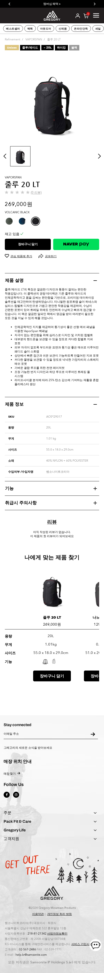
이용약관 (38, 914)
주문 (7, 813)
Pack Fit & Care (17, 821)
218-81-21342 (37, 933)
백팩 (30, 29)
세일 (98, 29)
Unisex (12, 48)
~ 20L (48, 48)
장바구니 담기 (28, 244)
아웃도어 (45, 29)
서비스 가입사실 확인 (85, 944)
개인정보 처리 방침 (59, 914)
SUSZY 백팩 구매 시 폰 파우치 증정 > (75, 4)
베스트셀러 (13, 29)
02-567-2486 (27, 949)
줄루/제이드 (30, 48)
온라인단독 (81, 29)
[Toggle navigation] (96, 15)
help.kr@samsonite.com (31, 955)
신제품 (63, 29)
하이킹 (61, 48)
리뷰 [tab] (52, 522)
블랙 (74, 48)
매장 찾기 (10, 774)
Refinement (12, 39)
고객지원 (11, 839)
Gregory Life (15, 830)
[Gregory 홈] (52, 15)
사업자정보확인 (57, 933)
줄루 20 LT (52, 617)
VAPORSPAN (33, 39)
